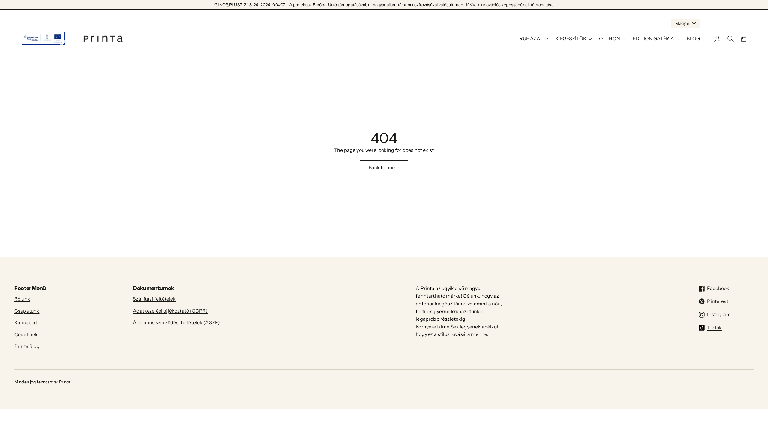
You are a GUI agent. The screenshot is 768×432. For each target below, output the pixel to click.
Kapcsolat (25, 323)
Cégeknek (26, 335)
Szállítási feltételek (154, 299)
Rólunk (22, 299)
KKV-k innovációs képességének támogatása (509, 5)
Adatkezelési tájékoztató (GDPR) (170, 311)
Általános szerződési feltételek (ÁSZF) (176, 323)
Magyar (682, 23)
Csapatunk (26, 311)
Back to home (384, 167)
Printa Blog (27, 346)
